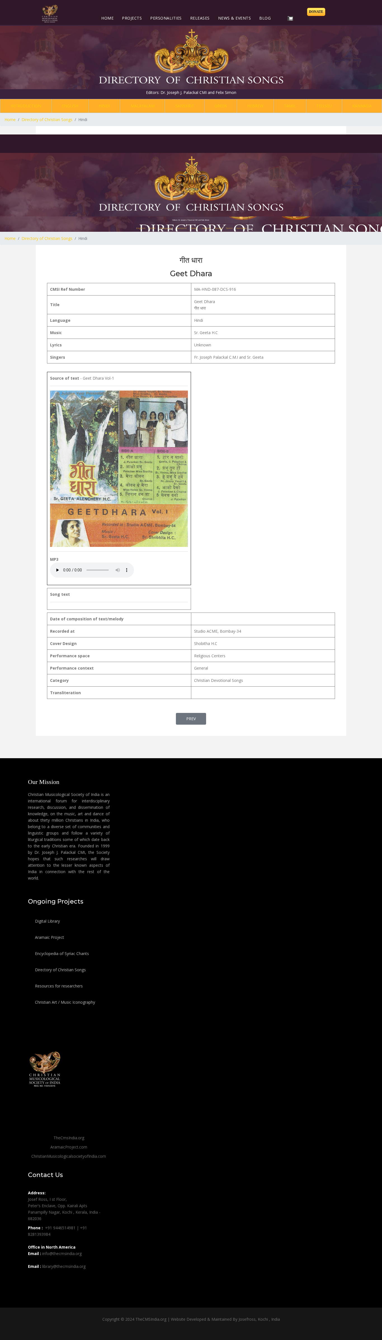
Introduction (26, 105)
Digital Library (47, 921)
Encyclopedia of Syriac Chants (61, 953)
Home (107, 18)
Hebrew (255, 105)
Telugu (324, 105)
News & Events (234, 18)
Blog (265, 18)
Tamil (290, 105)
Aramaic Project (49, 937)
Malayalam (143, 105)
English (70, 105)
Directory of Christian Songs (60, 969)
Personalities (166, 18)
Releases (200, 18)
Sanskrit (184, 105)
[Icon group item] (33, 1279)
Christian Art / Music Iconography (64, 1002)
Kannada (362, 105)
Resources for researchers (58, 986)
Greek (220, 105)
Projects (132, 18)
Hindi (104, 105)
